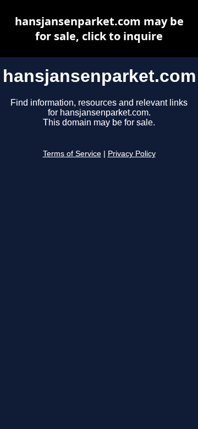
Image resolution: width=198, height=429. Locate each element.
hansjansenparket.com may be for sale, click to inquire (99, 28)
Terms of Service (72, 154)
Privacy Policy (132, 154)
